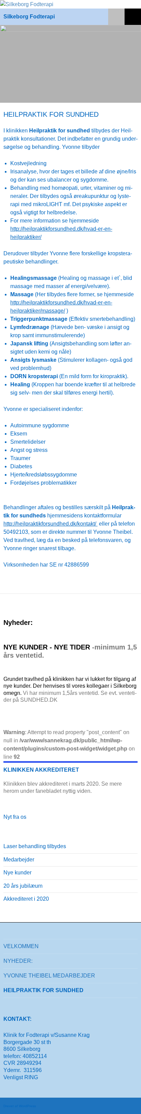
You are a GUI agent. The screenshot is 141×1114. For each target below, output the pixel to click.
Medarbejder (18, 859)
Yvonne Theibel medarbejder (49, 976)
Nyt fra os (14, 817)
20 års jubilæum (22, 886)
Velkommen (21, 946)
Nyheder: (18, 961)
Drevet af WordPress (19, 1106)
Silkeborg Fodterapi (29, 16)
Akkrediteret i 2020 (26, 899)
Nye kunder (17, 872)
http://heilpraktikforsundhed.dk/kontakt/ (50, 524)
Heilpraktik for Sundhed (43, 990)
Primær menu (133, 17)
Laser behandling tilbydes (34, 846)
